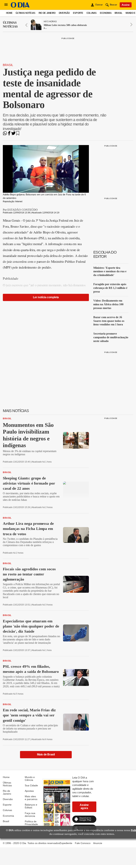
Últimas (10, 24)
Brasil (118, 13)
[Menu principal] (6, 4)
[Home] (20, 6)
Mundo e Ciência (30, 778)
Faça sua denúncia (30, 814)
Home (9, 13)
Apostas (29, 790)
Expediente (66, 843)
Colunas (91, 13)
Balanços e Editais (31, 806)
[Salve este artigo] (18, 134)
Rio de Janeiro (47, 13)
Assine (126, 4)
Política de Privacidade (31, 823)
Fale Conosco (82, 843)
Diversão (64, 13)
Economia (105, 13)
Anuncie (97, 843)
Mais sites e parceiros (31, 798)
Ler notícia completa (46, 297)
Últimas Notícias (25, 13)
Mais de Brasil (46, 754)
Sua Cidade (31, 785)
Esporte (78, 13)
